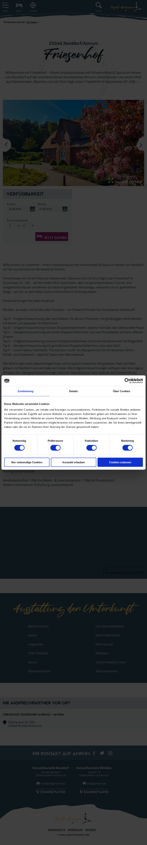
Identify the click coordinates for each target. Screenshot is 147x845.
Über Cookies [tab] (121, 391)
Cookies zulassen (120, 462)
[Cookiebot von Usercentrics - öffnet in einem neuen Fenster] (127, 381)
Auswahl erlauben (73, 462)
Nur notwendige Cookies (26, 462)
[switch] (55, 448)
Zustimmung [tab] (26, 391)
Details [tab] (73, 391)
